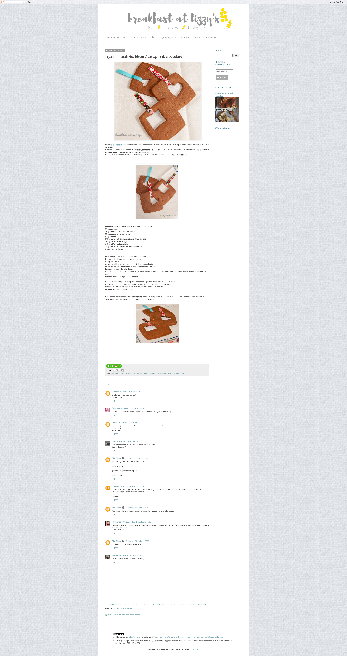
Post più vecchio (202, 605)
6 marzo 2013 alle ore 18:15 (132, 555)
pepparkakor (116, 145)
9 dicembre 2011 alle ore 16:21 (128, 422)
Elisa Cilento (116, 458)
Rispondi (115, 401)
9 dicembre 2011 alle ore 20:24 (126, 441)
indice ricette (139, 37)
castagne (131, 373)
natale (182, 373)
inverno (176, 373)
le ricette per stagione (164, 37)
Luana (114, 422)
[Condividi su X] (119, 370)
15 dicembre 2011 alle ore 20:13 (137, 541)
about (197, 37)
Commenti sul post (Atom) (122, 608)
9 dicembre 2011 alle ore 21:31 (136, 458)
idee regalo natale (166, 373)
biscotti (125, 373)
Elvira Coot (116, 408)
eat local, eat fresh (116, 37)
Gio (113, 441)
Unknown (115, 392)
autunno (118, 373)
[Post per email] (109, 370)
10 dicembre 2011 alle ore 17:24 (132, 486)
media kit (211, 37)
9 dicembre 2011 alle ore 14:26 (132, 408)
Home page (157, 605)
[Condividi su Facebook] (122, 370)
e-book (185, 37)
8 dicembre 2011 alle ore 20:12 (131, 392)
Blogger (195, 649)
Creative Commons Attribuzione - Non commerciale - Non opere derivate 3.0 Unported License (188, 637)
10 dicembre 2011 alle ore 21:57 (137, 508)
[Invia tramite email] (114, 370)
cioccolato (140, 373)
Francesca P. (116, 555)
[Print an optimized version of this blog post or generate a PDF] (114, 367)
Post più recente (112, 605)
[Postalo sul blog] (116, 370)
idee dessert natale (151, 373)
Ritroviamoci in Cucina (120, 522)
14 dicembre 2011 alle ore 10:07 (141, 522)
